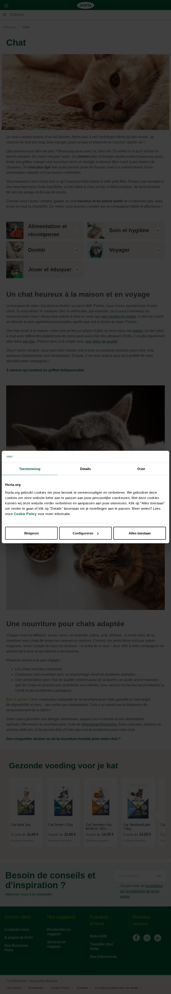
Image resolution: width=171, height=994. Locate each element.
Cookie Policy (25, 514)
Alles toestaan (140, 533)
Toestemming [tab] (29, 468)
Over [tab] (141, 468)
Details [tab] (85, 468)
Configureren (83, 533)
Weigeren (31, 533)
